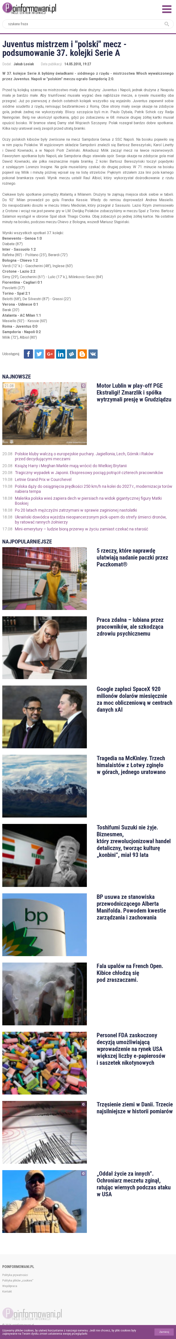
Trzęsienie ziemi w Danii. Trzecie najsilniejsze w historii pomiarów (135, 1108)
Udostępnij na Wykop (71, 354)
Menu (166, 9)
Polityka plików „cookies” (17, 1280)
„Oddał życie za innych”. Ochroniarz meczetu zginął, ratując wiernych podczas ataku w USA (134, 1184)
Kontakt (7, 1291)
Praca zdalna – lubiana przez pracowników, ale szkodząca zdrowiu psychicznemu (130, 626)
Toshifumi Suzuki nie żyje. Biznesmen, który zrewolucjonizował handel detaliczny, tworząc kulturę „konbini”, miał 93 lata (134, 841)
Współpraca (9, 1286)
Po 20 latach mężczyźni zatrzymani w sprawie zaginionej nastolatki (76, 510)
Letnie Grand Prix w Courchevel (43, 479)
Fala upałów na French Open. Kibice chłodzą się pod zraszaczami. (130, 973)
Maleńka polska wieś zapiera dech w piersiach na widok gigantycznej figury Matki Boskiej (88, 501)
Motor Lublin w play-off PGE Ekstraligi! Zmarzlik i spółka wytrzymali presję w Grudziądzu (134, 392)
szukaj (166, 24)
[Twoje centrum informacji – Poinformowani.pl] (29, 8)
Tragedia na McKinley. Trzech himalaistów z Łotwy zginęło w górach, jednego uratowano (131, 765)
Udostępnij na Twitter (39, 354)
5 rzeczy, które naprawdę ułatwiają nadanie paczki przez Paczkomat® (132, 557)
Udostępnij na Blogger (82, 354)
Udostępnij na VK (93, 354)
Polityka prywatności (15, 1275)
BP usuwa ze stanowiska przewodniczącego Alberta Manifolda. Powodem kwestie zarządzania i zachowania (131, 907)
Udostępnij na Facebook (28, 354)
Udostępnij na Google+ (50, 354)
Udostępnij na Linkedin (60, 354)
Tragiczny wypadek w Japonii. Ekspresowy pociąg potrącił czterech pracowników (89, 472)
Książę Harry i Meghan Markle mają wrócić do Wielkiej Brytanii (71, 465)
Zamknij (164, 1332)
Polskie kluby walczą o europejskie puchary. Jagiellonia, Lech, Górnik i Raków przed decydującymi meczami (84, 456)
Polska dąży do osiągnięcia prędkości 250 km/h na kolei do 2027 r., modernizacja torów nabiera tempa (93, 489)
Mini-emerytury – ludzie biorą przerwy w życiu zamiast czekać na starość (81, 529)
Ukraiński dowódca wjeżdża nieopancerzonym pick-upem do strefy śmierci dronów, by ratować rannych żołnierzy (90, 519)
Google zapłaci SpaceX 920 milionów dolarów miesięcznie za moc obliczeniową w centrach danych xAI (134, 699)
